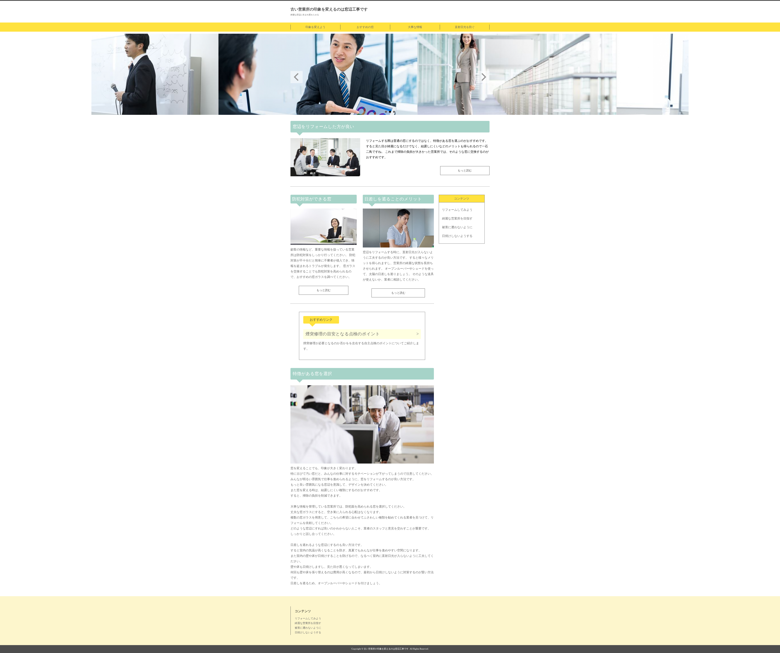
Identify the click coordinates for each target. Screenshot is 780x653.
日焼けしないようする (457, 236)
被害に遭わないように (457, 227)
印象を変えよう (315, 27)
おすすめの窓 (365, 27)
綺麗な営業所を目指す (457, 218)
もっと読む (465, 170)
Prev (296, 77)
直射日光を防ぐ (465, 27)
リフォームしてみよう (457, 209)
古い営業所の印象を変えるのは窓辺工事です (329, 9)
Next (483, 77)
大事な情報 (415, 27)
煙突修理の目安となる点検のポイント (343, 333)
